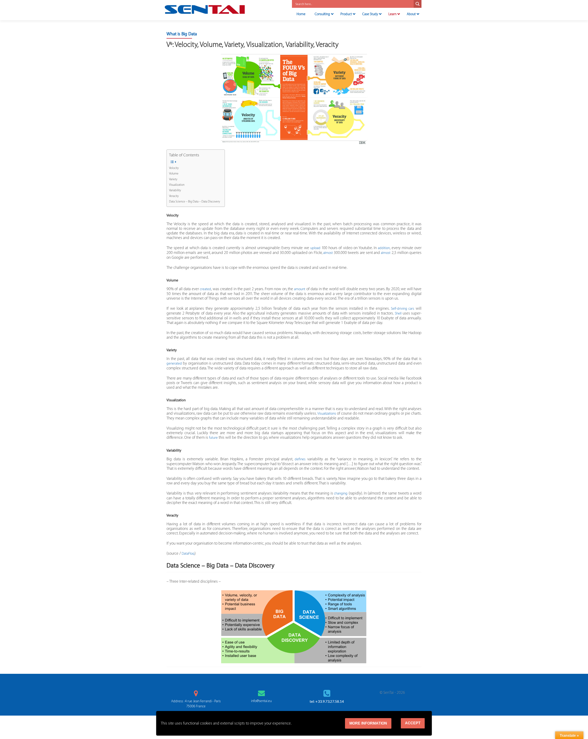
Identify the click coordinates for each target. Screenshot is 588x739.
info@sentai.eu (261, 701)
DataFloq (188, 554)
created (205, 289)
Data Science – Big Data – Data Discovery (194, 201)
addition (384, 248)
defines (300, 459)
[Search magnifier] (417, 4)
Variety (173, 179)
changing (341, 493)
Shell (398, 313)
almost (328, 253)
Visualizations (326, 414)
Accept (413, 723)
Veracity (174, 196)
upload (315, 248)
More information (368, 723)
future (213, 438)
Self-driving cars (402, 309)
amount (299, 289)
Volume (173, 173)
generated (174, 363)
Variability (175, 190)
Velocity (174, 168)
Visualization (176, 185)
